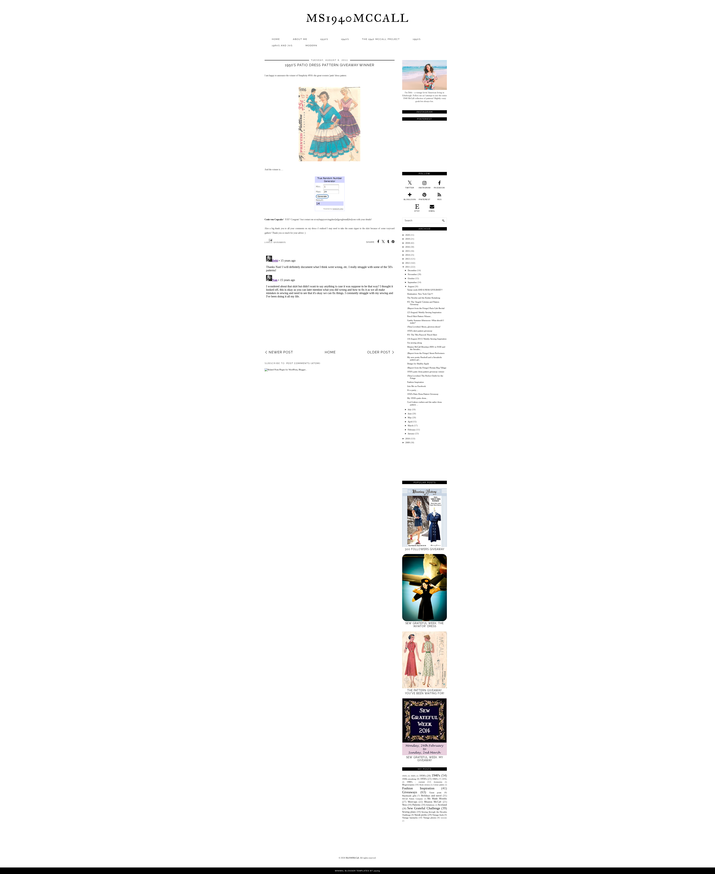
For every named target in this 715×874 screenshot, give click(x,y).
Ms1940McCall (357, 18)
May (410, 417)
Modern (311, 45)
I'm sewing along (414, 343)
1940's (436, 775)
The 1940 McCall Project (381, 39)
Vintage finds (438, 815)
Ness (404, 804)
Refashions (430, 805)
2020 (407, 235)
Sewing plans (409, 811)
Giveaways (280, 242)
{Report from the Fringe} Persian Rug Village (426, 368)
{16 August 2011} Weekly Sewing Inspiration (427, 339)
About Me (300, 39)
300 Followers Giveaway (424, 549)
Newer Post (281, 352)
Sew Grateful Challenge (423, 808)
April (410, 421)
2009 (407, 442)
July (409, 409)
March (410, 425)
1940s (345, 39)
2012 (407, 263)
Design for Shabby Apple (418, 364)
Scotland (442, 804)
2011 (407, 267)
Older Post (378, 352)
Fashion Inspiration (415, 382)
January (411, 433)
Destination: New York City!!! (420, 294)
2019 (407, 239)
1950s (417, 39)
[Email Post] (270, 240)
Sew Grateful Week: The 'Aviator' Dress (424, 625)
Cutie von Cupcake (274, 219)
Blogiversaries (408, 785)
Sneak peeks (420, 814)
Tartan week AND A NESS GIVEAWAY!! (425, 290)
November (412, 274)
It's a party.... (412, 390)
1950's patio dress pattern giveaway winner (425, 372)
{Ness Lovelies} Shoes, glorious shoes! (424, 327)
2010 (407, 438)
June (410, 413)
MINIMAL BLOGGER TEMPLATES (352, 871)
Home (276, 39)
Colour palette (438, 785)
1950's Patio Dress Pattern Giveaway (422, 394)
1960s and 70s (282, 45)
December (412, 270)
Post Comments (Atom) (303, 363)
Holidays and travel (431, 795)
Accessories (438, 782)
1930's (422, 775)
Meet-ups (412, 801)
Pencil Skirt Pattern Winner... (419, 316)
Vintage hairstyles (410, 818)
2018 (407, 243)
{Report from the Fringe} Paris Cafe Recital (425, 308)
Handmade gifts (409, 796)
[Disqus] (330, 300)
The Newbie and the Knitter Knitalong (423, 298)
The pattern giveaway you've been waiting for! (424, 692)
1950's (423, 778)
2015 (407, 251)
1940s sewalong (409, 779)
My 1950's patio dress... (417, 398)
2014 (407, 255)
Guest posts (435, 792)
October (411, 278)
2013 (407, 259)
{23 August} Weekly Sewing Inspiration (424, 312)
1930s (324, 39)
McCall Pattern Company (412, 799)
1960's (435, 779)
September (412, 282)
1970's (444, 779)
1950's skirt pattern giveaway (419, 331)
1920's (413, 776)
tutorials (444, 818)
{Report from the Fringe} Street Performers (425, 353)
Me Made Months (437, 798)
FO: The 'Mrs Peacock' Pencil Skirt (422, 335)
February (412, 430)
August (411, 286)
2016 (407, 247)
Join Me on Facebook (416, 386)
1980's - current (416, 782)
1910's (404, 776)
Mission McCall (432, 801)
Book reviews (425, 785)
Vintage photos (429, 818)
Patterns (416, 804)
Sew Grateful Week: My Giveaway (424, 759)
